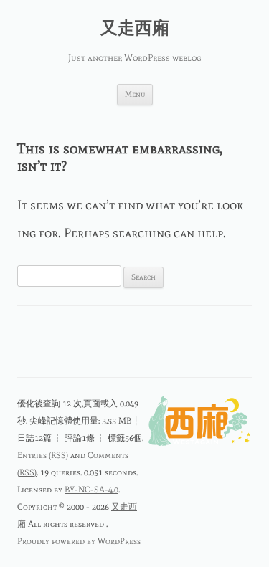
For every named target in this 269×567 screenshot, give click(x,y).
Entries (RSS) (42, 455)
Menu (135, 94)
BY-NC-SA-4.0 (91, 490)
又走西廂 (134, 27)
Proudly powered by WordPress (79, 541)
